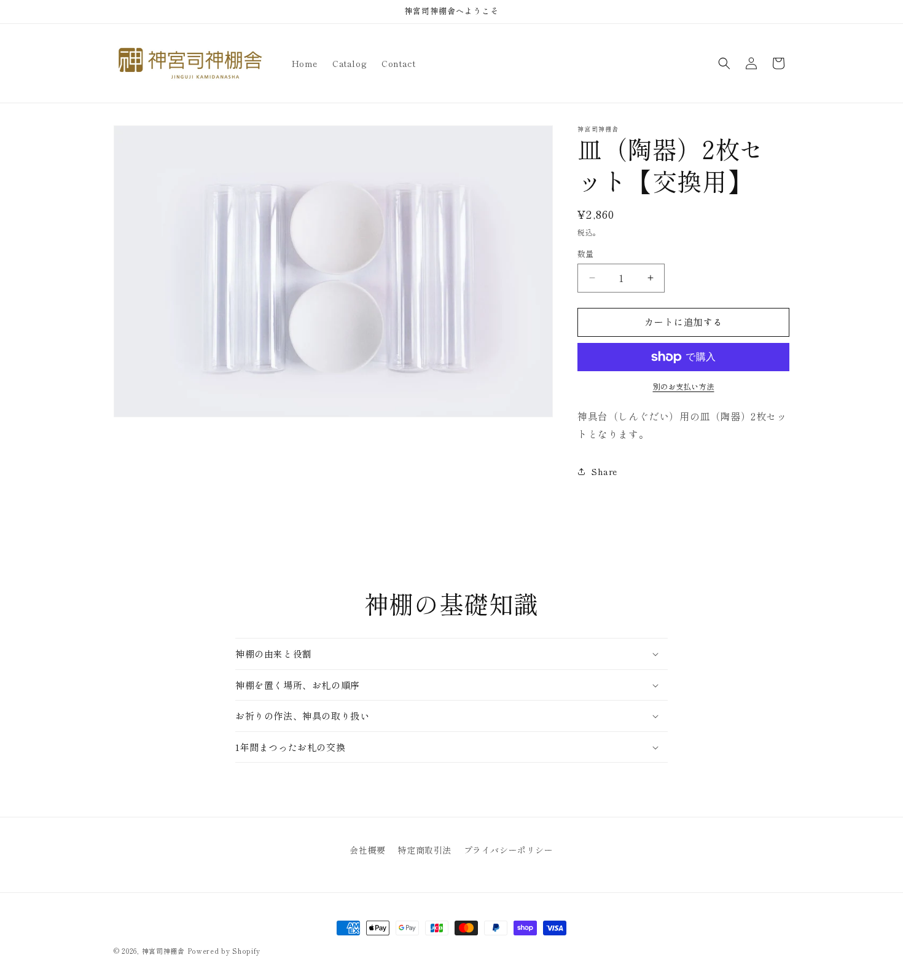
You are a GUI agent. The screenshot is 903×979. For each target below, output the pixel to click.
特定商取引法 (424, 850)
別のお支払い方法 (683, 386)
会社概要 (367, 850)
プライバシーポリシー (508, 850)
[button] (724, 63)
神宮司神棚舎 (163, 951)
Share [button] (604, 471)
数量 (585, 253)
